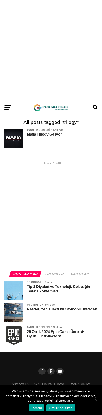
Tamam (36, 408)
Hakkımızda (80, 384)
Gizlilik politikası (49, 384)
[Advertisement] (51, 51)
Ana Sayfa (20, 384)
